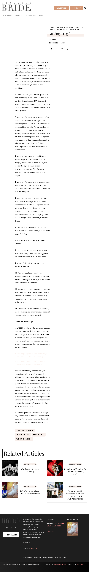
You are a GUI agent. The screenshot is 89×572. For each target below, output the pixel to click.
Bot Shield (80, 564)
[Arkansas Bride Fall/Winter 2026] (72, 529)
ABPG (54, 39)
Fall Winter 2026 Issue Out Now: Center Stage (30, 492)
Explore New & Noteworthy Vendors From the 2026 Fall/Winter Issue (75, 495)
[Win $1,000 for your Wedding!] (10, 468)
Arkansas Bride (57, 28)
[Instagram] (7, 527)
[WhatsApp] (67, 48)
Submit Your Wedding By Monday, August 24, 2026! (75, 471)
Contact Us (50, 531)
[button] (85, 8)
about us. (34, 548)
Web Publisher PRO (60, 564)
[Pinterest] (62, 48)
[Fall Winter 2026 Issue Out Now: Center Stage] (10, 490)
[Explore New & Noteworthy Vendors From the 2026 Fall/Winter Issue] (55, 490)
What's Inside (69, 29)
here (46, 422)
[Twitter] (56, 48)
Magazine (54, 29)
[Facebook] (51, 48)
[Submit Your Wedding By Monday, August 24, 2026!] (55, 468)
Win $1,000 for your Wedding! (30, 470)
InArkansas (75, 28)
